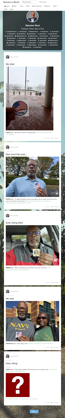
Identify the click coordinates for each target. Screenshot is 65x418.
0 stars (47, 138)
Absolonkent (21, 45)
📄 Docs (21, 6)
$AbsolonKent (54, 45)
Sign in (11, 9)
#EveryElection (10, 134)
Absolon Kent (32, 25)
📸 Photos (7, 6)
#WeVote (38, 132)
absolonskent (43, 38)
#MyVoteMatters (30, 201)
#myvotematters (23, 399)
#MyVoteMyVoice (47, 132)
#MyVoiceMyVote (20, 371)
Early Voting (11, 363)
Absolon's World (11, 2)
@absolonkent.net (22, 36)
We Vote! (10, 64)
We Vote (10, 298)
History (55, 6)
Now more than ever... (16, 154)
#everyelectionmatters (12, 399)
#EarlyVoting (38, 201)
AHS (5, 9)
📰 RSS (27, 6)
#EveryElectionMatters (12, 270)
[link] (32, 276)
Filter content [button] (42, 2)
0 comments (56, 138)
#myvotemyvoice (33, 399)
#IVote (29, 203)
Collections (47, 6)
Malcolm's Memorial (37, 6)
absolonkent (23, 31)
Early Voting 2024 (14, 222)
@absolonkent (34, 31)
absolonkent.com (12, 31)
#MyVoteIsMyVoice (11, 203)
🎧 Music (14, 6)
